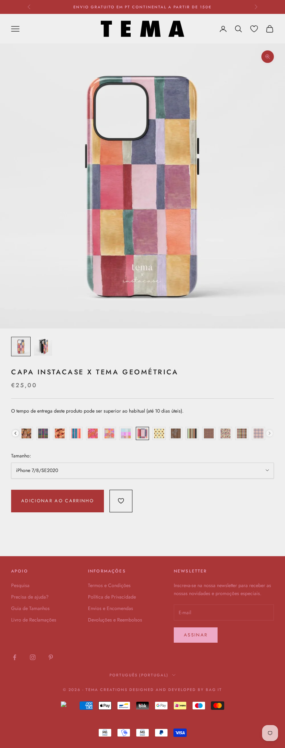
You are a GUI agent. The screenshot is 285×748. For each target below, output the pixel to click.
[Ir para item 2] (43, 346)
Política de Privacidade (112, 596)
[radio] (26, 433)
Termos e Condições (109, 585)
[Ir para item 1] (21, 346)
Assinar (195, 635)
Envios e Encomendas (110, 608)
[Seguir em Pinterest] (50, 657)
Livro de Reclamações (33, 619)
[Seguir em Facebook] (14, 657)
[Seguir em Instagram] (32, 657)
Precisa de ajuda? (30, 596)
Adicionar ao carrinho (57, 500)
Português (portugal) (139, 675)
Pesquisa (20, 585)
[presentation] (15, 433)
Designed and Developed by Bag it (175, 689)
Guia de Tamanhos (30, 608)
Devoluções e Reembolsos (115, 619)
